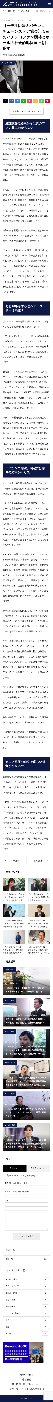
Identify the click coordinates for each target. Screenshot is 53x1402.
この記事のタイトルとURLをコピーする (26, 111)
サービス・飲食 (7, 63)
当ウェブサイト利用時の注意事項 (26, 1389)
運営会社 (26, 1379)
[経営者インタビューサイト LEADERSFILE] (20, 4)
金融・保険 (9, 969)
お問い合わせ (26, 1375)
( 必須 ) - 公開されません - (18, 1191)
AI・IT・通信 (9, 1000)
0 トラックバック (38, 1168)
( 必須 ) (16, 1183)
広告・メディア (10, 1062)
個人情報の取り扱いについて (27, 1384)
